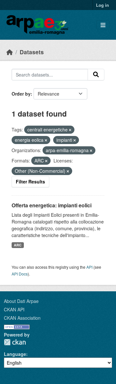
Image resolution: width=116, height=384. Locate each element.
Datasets (32, 52)
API (89, 267)
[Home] (9, 52)
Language (15, 354)
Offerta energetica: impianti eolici (52, 205)
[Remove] (70, 129)
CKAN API (14, 309)
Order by (21, 93)
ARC (18, 245)
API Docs (20, 273)
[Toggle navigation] (103, 25)
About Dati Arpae (21, 301)
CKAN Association (22, 318)
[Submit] (96, 74)
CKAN (15, 342)
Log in (102, 5)
